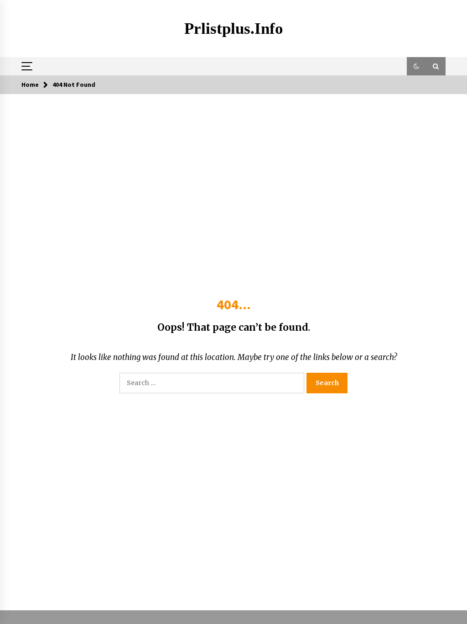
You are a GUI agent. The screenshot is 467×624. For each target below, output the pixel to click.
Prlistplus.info (233, 28)
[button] (416, 66)
